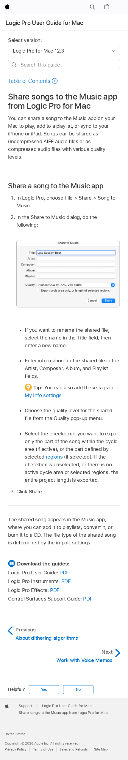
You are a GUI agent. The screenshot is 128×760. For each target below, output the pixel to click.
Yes (44, 690)
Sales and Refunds (74, 749)
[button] (92, 7)
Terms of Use (43, 749)
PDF (64, 573)
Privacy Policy (15, 749)
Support (25, 706)
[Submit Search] (14, 65)
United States (14, 734)
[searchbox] (64, 64)
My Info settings (43, 395)
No (78, 690)
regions (54, 457)
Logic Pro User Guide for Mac (44, 22)
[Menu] (121, 7)
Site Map (101, 749)
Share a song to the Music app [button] (56, 185)
